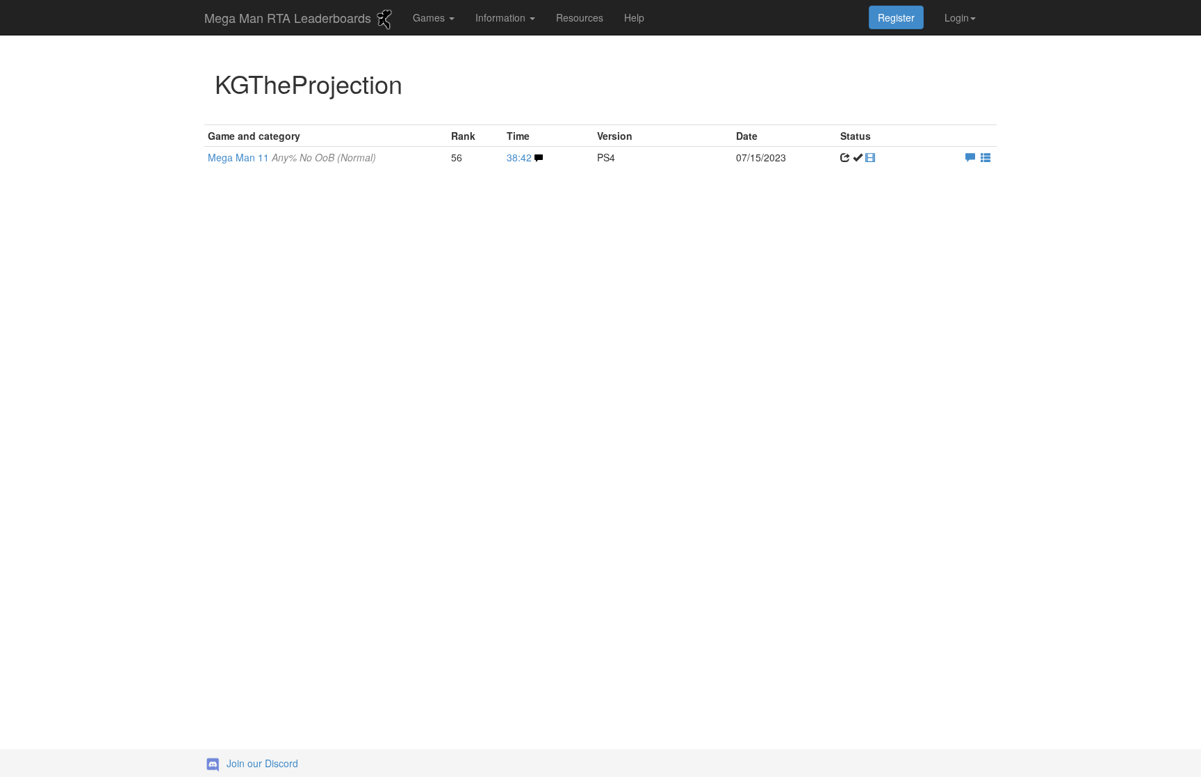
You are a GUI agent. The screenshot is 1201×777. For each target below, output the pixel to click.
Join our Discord (262, 763)
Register (896, 17)
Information (501, 17)
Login (957, 17)
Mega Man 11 (292, 157)
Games (430, 17)
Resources (579, 17)
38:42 (519, 157)
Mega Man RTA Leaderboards (289, 17)
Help (634, 17)
